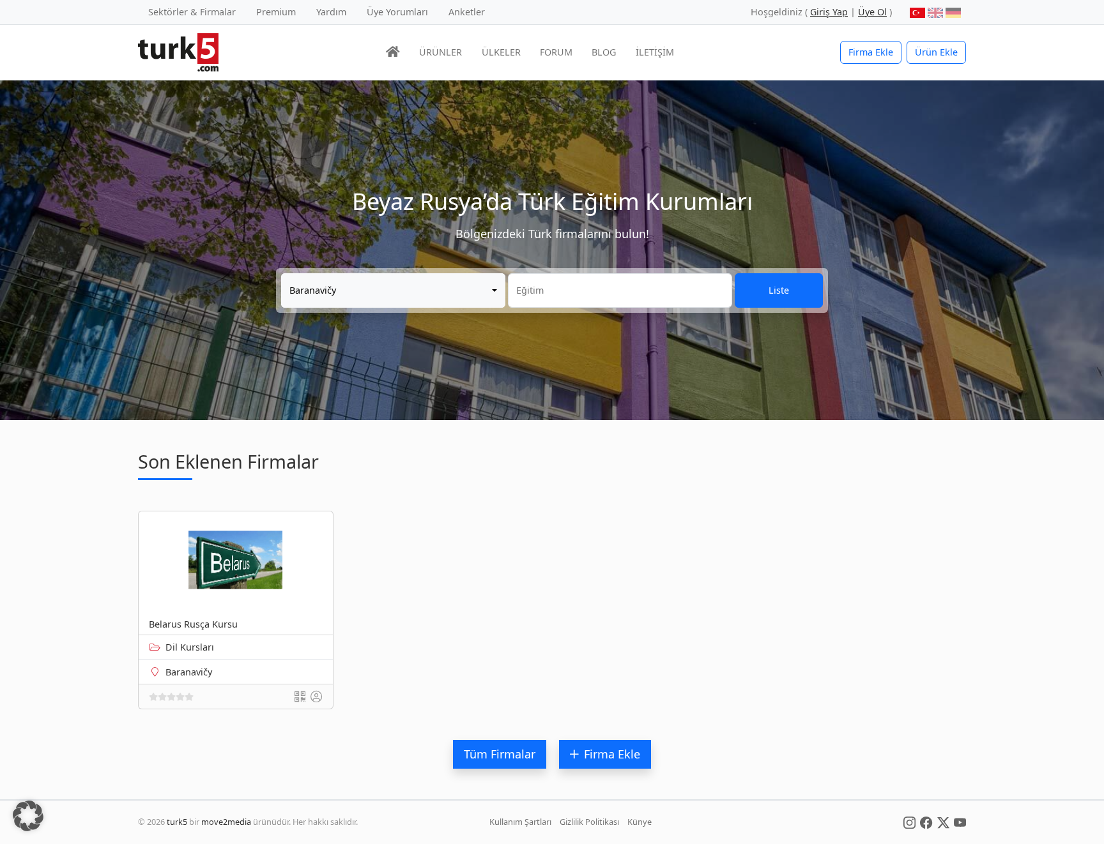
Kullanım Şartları (520, 821)
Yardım (331, 12)
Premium (276, 12)
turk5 (177, 821)
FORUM (556, 52)
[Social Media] (909, 821)
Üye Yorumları (397, 12)
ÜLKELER (501, 52)
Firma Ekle (870, 52)
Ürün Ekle (936, 52)
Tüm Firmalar (499, 754)
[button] (28, 816)
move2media (226, 821)
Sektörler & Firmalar (192, 12)
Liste (779, 290)
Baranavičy (188, 672)
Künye (639, 821)
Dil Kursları (189, 647)
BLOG (604, 52)
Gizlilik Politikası (589, 821)
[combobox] (393, 290)
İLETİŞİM (655, 52)
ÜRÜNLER (440, 52)
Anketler (466, 12)
